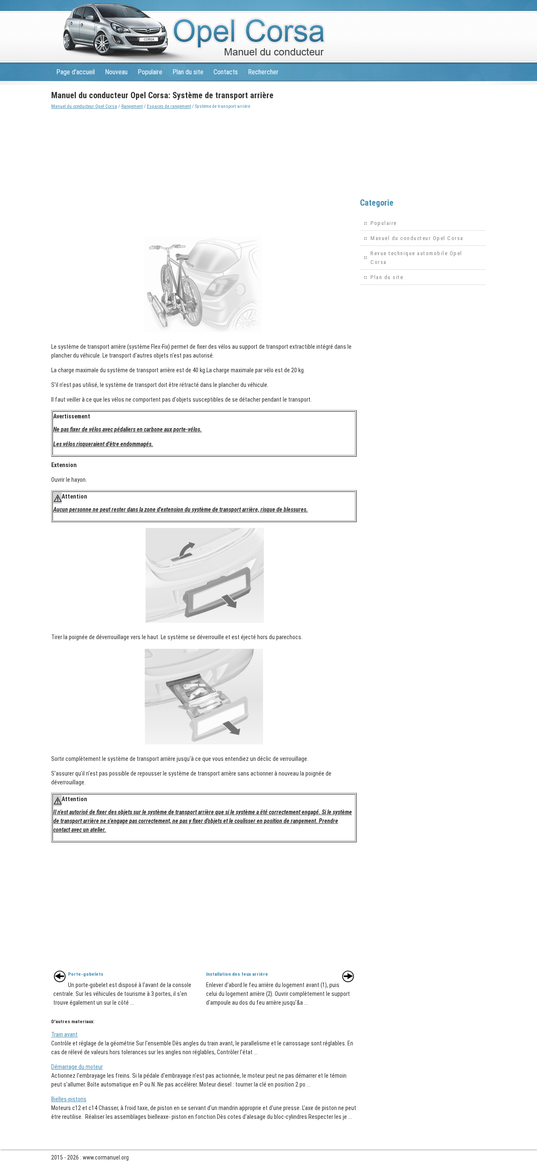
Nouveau (116, 72)
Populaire (150, 72)
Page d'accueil (75, 72)
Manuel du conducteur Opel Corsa (84, 106)
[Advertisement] (204, 169)
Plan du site (187, 72)
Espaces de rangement (169, 106)
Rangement (132, 106)
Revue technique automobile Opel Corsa (416, 257)
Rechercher (263, 72)
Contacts (226, 72)
